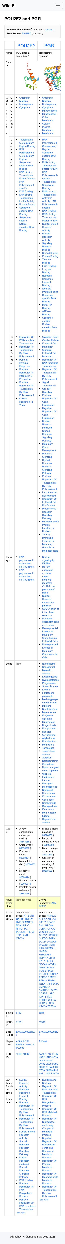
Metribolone (48, 744)
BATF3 (42, 922)
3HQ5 (42, 1067)
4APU (42, 1073)
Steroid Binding (50, 253)
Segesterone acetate (48, 820)
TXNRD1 (26, 935)
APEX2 (43, 919)
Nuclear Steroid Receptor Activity (50, 227)
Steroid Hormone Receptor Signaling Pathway (47, 466)
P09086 (20, 1047)
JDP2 (52, 957)
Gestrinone (48, 799)
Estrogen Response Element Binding (47, 280)
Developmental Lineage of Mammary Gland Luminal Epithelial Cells (50, 634)
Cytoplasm (25, 107)
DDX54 (42, 941)
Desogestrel (48, 667)
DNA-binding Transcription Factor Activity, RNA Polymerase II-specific (27, 180)
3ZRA (42, 1070)
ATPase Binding (46, 312)
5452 (18, 1012)
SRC (51, 993)
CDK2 (52, 931)
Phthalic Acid (49, 741)
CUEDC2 (43, 938)
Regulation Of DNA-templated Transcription (27, 340)
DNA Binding (26, 191)
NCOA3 (52, 964)
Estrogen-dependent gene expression (50, 622)
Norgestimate (49, 725)
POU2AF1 (21, 931)
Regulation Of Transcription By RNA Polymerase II (26, 351)
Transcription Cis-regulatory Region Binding (27, 143)
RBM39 (51, 980)
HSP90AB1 (45, 954)
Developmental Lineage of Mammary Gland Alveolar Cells (50, 651)
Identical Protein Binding (50, 290)
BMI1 (42, 925)
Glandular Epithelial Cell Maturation (49, 353)
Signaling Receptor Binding (47, 246)
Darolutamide (49, 803)
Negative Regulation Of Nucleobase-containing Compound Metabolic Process (49, 1147)
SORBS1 (44, 993)
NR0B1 (42, 967)
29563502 (47, 870)
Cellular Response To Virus (26, 402)
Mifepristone (48, 722)
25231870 (47, 854)
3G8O (55, 1063)
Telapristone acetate (48, 752)
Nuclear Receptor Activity (47, 237)
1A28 (41, 1054)
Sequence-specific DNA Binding (26, 211)
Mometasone (49, 712)
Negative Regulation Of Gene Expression (49, 413)
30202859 (49, 844)
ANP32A (51, 915)
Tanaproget (48, 747)
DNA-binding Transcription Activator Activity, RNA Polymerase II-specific (50, 199)
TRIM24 (43, 999)
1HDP (19, 1054)
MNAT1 (29, 922)
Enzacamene (49, 796)
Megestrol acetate (47, 671)
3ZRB (49, 1070)
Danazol (46, 731)
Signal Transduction (49, 383)
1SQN (55, 1054)
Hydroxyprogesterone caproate (50, 768)
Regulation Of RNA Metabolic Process (50, 1112)
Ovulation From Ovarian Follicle (50, 338)
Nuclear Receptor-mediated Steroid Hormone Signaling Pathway (47, 430)
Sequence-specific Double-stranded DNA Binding (26, 224)
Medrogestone (49, 786)
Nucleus (23, 101)
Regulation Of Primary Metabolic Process (49, 1165)
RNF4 (49, 983)
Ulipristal (46, 773)
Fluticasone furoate (48, 778)
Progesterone (49, 683)
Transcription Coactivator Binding (49, 185)
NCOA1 (43, 964)
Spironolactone (50, 686)
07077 (42, 1022)
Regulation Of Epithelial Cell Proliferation (49, 502)
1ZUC (48, 1057)
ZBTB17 (51, 1006)
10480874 (50, 29)
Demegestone (49, 806)
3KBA (49, 1067)
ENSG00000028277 (25, 1033)
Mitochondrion (49, 110)
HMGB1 (51, 948)
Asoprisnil (47, 757)
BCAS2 (51, 922)
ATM (53, 903)
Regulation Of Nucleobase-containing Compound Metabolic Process (49, 1126)
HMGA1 (29, 919)
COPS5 (43, 935)
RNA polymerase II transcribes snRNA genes (26, 561)
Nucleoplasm (26, 104)
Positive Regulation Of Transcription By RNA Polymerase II (26, 388)
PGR (49, 45)
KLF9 (50, 961)
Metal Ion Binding (47, 306)
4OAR (49, 1073)
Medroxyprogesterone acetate (50, 700)
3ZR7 (55, 1067)
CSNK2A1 (53, 935)
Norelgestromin (50, 760)
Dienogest (47, 783)
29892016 (26, 883)
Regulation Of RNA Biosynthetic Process (49, 1100)
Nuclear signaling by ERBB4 (48, 560)
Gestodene (48, 764)
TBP (18, 935)
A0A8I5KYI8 (22, 1041)
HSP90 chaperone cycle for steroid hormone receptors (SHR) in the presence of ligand (48, 579)
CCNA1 (43, 928)
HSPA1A (43, 957)
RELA (42, 983)
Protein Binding (27, 204)
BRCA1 (49, 925)
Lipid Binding (49, 266)
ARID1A (51, 919)
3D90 (48, 1063)
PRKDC (43, 977)
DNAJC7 (43, 944)
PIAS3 (50, 970)
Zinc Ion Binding (46, 261)
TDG (49, 996)
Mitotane (46, 705)
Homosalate (48, 793)
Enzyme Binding (46, 270)
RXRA (30, 931)
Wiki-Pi (9, 5)
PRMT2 (52, 977)
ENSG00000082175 (48, 1033)
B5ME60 (20, 1044)
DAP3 (52, 938)
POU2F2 (26, 45)
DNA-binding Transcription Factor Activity (27, 198)
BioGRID (26, 33)
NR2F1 (27, 925)
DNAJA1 (51, 941)
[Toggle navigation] (58, 5)
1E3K (48, 1054)
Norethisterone (49, 709)
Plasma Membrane (47, 128)
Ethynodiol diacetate (47, 717)
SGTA (56, 983)
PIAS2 (42, 970)
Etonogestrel (48, 663)
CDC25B (43, 931)
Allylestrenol (48, 738)
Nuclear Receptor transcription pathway (48, 600)
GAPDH (20, 919)
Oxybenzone (48, 735)
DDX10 (42, 906)
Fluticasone (48, 809)
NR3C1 (19, 928)
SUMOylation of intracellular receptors (50, 612)
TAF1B (42, 996)
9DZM (26, 1054)
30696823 (24, 848)
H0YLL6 (30, 1044)
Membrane (47, 133)
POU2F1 (43, 974)
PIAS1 (50, 967)
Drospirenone (49, 728)
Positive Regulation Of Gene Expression (49, 400)
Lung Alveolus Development (49, 494)
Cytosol (46, 123)
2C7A (55, 1057)
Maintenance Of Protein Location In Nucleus (50, 526)
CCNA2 (51, 928)
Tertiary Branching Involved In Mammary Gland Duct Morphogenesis (50, 542)
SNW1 (54, 990)
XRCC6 (20, 938)
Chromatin (24, 97)
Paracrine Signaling (47, 455)
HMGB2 (20, 922)
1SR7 (42, 1057)
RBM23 (43, 980)
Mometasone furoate (49, 814)
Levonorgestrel (50, 676)
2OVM (49, 1060)
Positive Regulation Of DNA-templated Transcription (27, 1204)
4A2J (55, 1070)
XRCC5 (50, 1003)
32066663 (30, 864)
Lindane (46, 689)
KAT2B (42, 961)
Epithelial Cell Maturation (49, 345)
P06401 (43, 1041)
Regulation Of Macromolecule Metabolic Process (50, 1178)
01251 (19, 1022)
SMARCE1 (44, 990)
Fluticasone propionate (48, 694)
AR (25, 915)
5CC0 (56, 1073)
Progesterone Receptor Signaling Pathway (49, 513)
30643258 (24, 841)
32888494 (24, 857)
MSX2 (19, 925)
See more (21, 1212)
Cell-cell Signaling (47, 390)
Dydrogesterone (50, 679)
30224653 (47, 835)
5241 (41, 1012)
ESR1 (31, 915)
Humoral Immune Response (24, 363)
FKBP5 (43, 948)
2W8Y (42, 1063)
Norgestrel (47, 790)
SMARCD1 (44, 987)
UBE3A (52, 999)
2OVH (42, 1060)
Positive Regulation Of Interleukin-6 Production (26, 374)
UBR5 (42, 1003)
